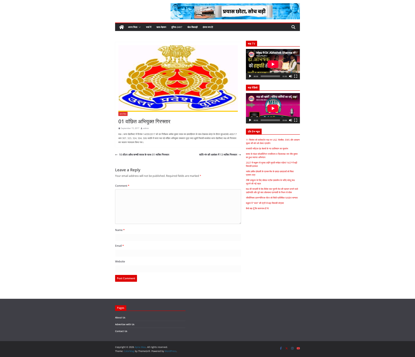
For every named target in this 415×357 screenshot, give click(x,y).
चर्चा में (148, 27)
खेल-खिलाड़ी (192, 27)
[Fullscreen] (295, 76)
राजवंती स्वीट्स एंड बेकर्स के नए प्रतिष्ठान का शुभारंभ (267, 148)
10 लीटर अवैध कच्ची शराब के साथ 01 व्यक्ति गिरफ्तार (144, 154)
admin (146, 128)
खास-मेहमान (161, 27)
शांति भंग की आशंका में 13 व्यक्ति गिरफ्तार (218, 154)
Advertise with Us (124, 324)
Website (120, 261)
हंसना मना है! (208, 27)
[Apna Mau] (121, 27)
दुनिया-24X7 (176, 27)
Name (120, 230)
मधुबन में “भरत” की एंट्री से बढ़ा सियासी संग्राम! (265, 203)
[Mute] (290, 76)
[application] (273, 64)
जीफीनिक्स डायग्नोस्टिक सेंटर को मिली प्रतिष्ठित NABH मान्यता (272, 197)
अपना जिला (132, 27)
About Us (120, 317)
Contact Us (121, 331)
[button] (139, 27)
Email (119, 246)
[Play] (250, 76)
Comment (122, 186)
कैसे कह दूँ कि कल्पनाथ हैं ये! (257, 208)
